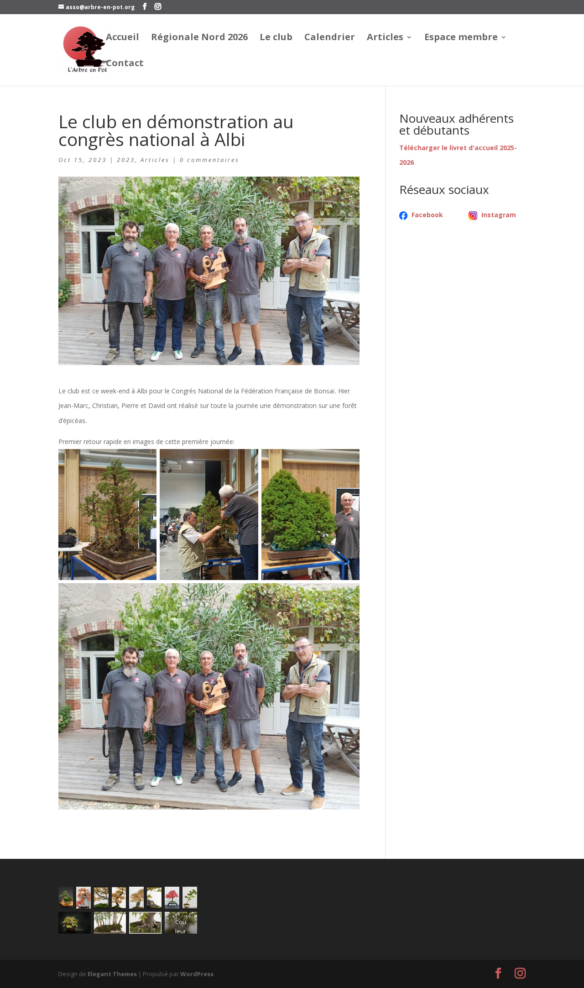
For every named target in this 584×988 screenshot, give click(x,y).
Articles (385, 38)
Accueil (122, 38)
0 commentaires (210, 160)
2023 (126, 160)
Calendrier (329, 38)
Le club (276, 38)
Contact (125, 64)
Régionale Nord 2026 (199, 38)
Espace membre (461, 38)
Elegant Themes (112, 974)
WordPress (197, 974)
